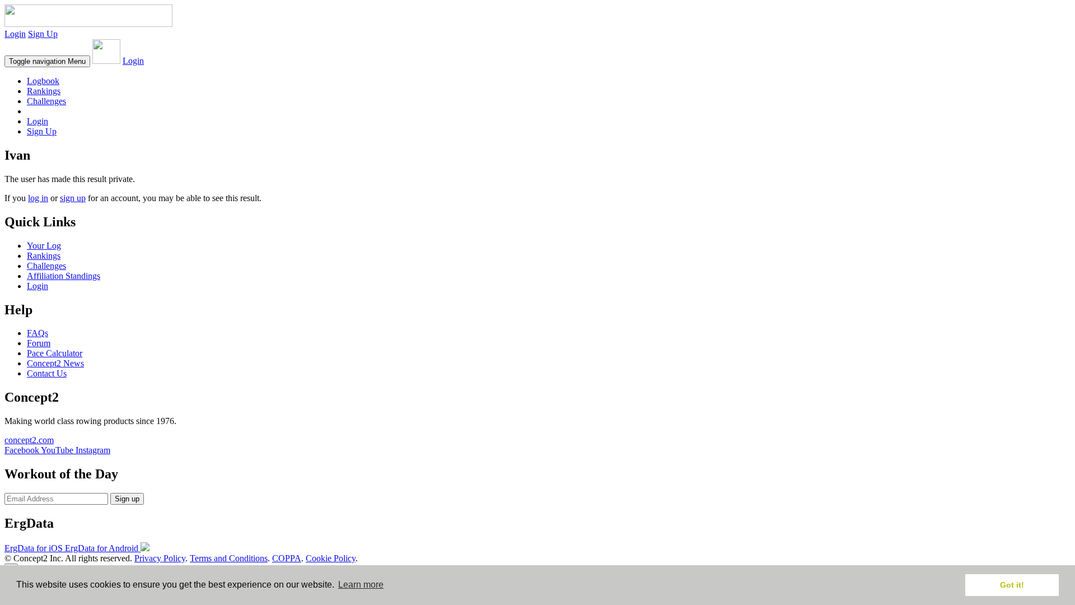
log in (38, 198)
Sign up (127, 499)
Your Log (44, 245)
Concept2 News (55, 363)
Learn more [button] (361, 584)
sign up (73, 198)
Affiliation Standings (63, 276)
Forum (38, 343)
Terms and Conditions (229, 558)
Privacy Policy (159, 558)
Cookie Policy (331, 558)
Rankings (43, 91)
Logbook (43, 81)
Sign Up (43, 34)
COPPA (286, 558)
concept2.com (29, 440)
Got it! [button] (1012, 584)
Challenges (46, 101)
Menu (47, 61)
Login (15, 34)
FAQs (37, 333)
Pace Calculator (54, 353)
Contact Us (47, 373)
